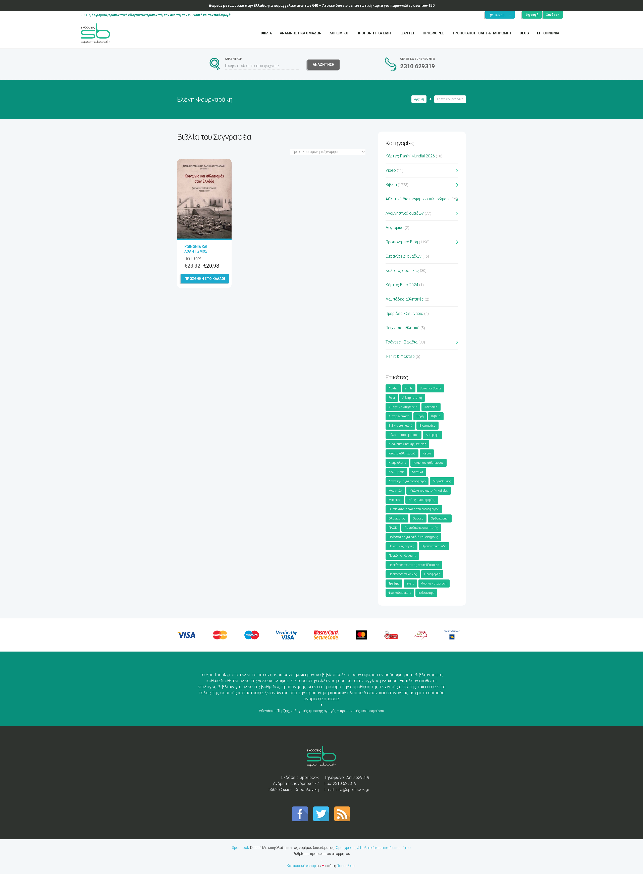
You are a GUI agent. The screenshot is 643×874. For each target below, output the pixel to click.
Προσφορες (433, 33)
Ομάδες (418, 518)
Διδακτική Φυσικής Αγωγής (407, 444)
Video (391, 170)
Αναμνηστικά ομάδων (405, 213)
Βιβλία (391, 184)
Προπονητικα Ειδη (373, 33)
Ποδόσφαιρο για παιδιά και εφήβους (413, 537)
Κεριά (427, 453)
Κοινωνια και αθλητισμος (195, 249)
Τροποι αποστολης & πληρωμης (482, 33)
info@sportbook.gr (352, 789)
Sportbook (240, 848)
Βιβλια (266, 33)
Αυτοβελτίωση (399, 416)
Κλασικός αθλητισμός (428, 462)
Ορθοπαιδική (440, 518)
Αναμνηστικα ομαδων (301, 33)
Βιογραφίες (427, 425)
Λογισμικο (339, 33)
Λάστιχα (417, 472)
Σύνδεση (552, 15)
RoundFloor (346, 866)
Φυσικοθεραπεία (400, 593)
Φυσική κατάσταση (434, 583)
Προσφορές (432, 574)
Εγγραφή (532, 15)
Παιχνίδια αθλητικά (402, 327)
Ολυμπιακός (397, 518)
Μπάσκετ (395, 500)
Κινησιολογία (397, 462)
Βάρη (420, 416)
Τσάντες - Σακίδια (401, 342)
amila (408, 388)
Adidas (393, 388)
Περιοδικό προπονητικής (421, 528)
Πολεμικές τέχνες (401, 546)
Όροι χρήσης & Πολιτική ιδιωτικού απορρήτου (373, 848)
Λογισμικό (395, 227)
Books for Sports (430, 388)
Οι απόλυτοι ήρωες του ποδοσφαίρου (414, 509)
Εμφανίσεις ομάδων (403, 256)
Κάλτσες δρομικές (402, 270)
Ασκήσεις (431, 407)
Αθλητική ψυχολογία (403, 407)
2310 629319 (417, 66)
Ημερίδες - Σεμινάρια (404, 313)
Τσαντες (407, 33)
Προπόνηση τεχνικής (403, 574)
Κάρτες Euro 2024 (402, 284)
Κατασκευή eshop (301, 866)
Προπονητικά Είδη (402, 242)
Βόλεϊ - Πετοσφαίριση (403, 435)
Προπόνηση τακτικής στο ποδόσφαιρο (414, 565)
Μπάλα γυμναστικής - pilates (428, 490)
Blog (524, 33)
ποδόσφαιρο (426, 593)
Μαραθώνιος (442, 481)
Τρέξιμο (394, 583)
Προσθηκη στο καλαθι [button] (205, 279)
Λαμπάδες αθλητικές (405, 299)
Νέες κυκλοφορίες (421, 500)
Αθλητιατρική (412, 397)
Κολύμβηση (396, 472)
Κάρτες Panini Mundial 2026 (410, 156)
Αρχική (419, 99)
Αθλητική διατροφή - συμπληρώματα (418, 199)
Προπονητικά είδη (434, 546)
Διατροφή (432, 435)
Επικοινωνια (548, 33)
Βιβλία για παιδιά (400, 425)
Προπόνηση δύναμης (402, 555)
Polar (392, 397)
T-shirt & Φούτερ (400, 356)
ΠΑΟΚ (393, 528)
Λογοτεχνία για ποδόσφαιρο (407, 481)
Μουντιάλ (395, 490)
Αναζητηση (323, 65)
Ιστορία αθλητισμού (402, 453)
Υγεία (410, 583)
